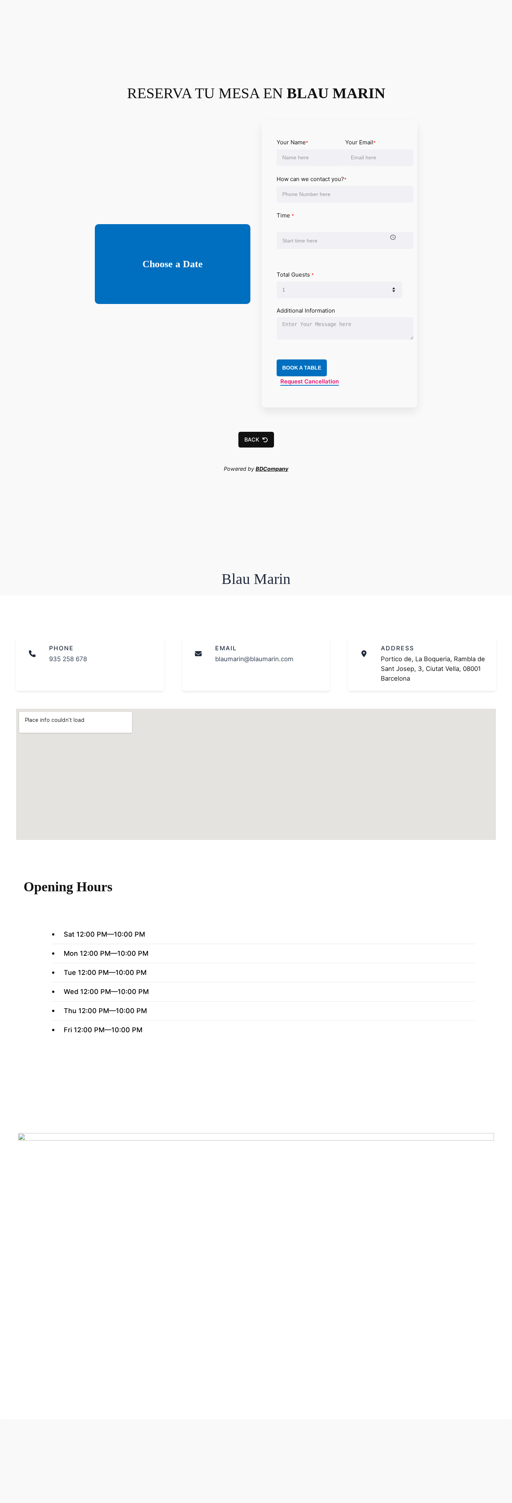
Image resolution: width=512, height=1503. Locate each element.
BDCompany (272, 469)
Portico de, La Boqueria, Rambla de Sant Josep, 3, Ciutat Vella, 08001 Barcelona (433, 668)
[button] (256, 440)
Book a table (301, 368)
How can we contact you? (311, 179)
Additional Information (306, 310)
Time (285, 215)
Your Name (292, 142)
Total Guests (295, 274)
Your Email (360, 142)
